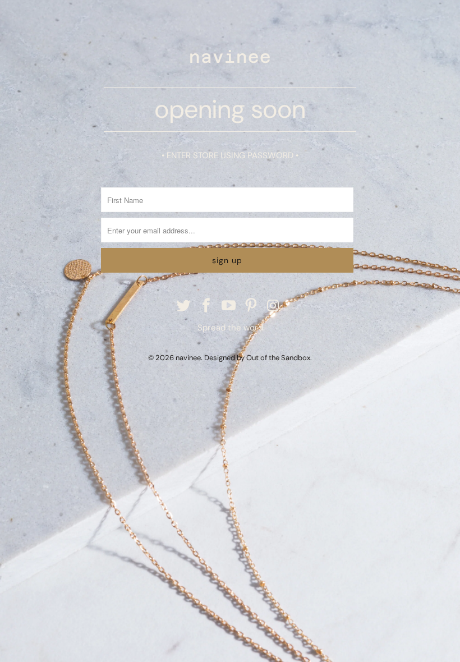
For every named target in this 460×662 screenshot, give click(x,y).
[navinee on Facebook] (206, 306)
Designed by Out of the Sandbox (257, 357)
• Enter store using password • (230, 155)
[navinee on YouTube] (228, 306)
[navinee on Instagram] (273, 306)
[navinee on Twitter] (184, 306)
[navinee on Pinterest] (251, 306)
